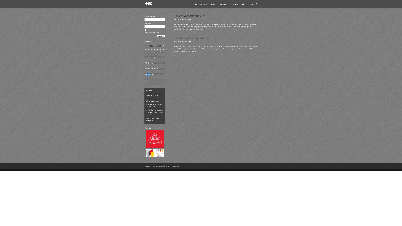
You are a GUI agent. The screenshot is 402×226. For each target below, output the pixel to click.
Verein (213, 4)
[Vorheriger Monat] (145, 46)
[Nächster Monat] (163, 46)
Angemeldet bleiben (151, 32)
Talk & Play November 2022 (191, 38)
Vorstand (187, 19)
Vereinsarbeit (179, 19)
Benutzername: (149, 17)
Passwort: (147, 23)
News (206, 4)
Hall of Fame (233, 4)
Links (243, 4)
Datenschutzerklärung (161, 166)
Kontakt (250, 4)
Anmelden (161, 36)
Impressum (176, 166)
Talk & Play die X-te (152, 101)
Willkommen (197, 4)
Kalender (223, 4)
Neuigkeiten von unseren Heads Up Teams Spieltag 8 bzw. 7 (154, 112)
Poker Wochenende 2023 (190, 16)
